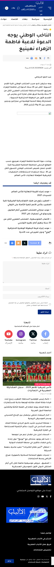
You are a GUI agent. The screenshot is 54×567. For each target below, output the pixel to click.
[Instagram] (21, 337)
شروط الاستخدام (34, 562)
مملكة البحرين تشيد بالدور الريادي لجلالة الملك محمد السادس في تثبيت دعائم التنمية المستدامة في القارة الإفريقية (27, 426)
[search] (18, 8)
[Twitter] (33, 337)
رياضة (45, 29)
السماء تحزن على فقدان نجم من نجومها (30, 435)
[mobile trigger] (49, 8)
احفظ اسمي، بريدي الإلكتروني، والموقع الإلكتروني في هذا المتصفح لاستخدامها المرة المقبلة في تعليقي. (28, 304)
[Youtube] (8, 337)
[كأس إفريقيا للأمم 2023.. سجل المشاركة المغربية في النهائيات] (27, 371)
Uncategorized (42, 384)
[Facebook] (45, 337)
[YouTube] (42, 497)
